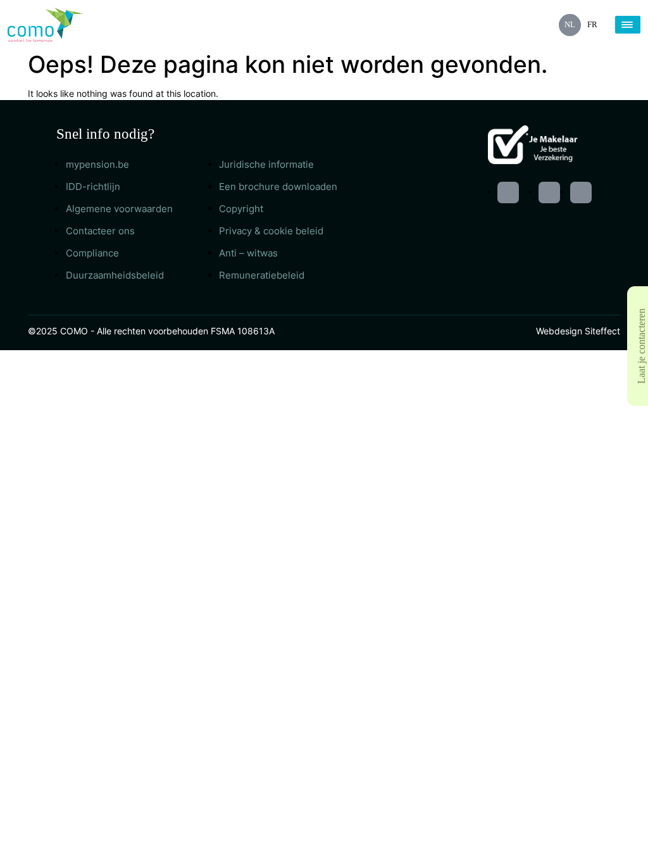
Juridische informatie (266, 164)
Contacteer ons (100, 231)
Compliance (92, 253)
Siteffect (602, 330)
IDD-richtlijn (93, 186)
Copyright (241, 209)
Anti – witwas (248, 253)
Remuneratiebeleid (261, 275)
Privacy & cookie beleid (271, 231)
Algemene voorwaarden (119, 209)
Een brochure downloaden (278, 186)
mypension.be (97, 164)
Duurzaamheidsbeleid (115, 275)
